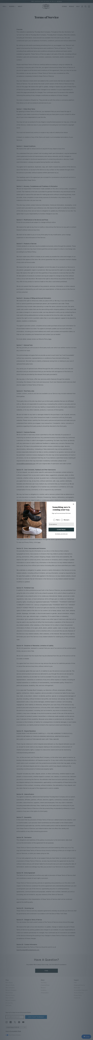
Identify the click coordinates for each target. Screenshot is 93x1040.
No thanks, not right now (61, 533)
